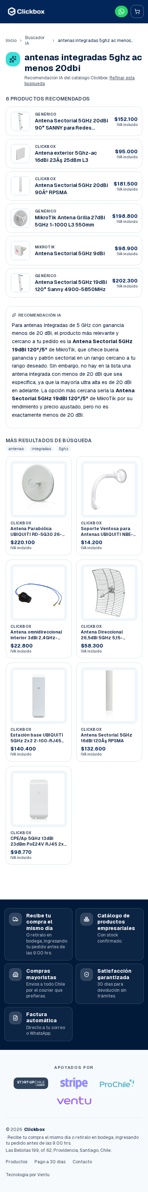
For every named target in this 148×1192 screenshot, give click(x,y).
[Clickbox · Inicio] (26, 11)
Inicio (11, 40)
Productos (16, 1162)
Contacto (82, 1162)
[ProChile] (117, 1083)
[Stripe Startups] (74, 1083)
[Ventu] (74, 1100)
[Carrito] (137, 11)
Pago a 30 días (49, 1162)
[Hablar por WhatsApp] (121, 11)
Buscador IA (35, 40)
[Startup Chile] (31, 1083)
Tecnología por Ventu (28, 1175)
